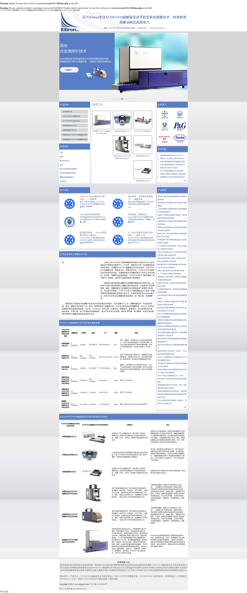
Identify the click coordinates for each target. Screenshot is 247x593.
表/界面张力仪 (67, 112)
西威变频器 (159, 570)
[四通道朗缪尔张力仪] (143, 170)
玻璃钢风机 (116, 565)
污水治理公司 (132, 570)
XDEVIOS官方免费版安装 (71, 116)
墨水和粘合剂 (64, 161)
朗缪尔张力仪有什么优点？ (169, 168)
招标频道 (64, 565)
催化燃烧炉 (99, 570)
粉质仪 (126, 565)
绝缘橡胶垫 (73, 570)
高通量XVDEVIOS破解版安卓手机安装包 (101, 132)
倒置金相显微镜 (79, 567)
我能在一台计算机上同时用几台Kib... (172, 158)
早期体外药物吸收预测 (67, 173)
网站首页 (64, 576)
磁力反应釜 (104, 565)
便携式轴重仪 (86, 570)
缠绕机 (175, 570)
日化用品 (63, 181)
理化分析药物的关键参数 (68, 169)
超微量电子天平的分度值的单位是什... (173, 177)
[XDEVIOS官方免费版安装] (143, 120)
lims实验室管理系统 (115, 570)
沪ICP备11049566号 (98, 584)
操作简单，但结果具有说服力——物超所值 (140, 197)
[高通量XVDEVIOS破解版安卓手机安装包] (101, 120)
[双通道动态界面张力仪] (122, 120)
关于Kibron (64, 579)
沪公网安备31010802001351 (74, 589)
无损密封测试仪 (174, 567)
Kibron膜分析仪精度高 (90, 214)
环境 (61, 152)
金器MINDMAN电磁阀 (98, 567)
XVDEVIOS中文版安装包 (71, 121)
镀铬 (61, 156)
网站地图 (113, 579)
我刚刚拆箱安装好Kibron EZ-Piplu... (172, 155)
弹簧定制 (161, 567)
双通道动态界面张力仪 (122, 131)
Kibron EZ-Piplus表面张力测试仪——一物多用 (92, 197)
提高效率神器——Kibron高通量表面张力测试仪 (93, 233)
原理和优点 (170, 576)
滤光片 (183, 570)
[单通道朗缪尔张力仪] (143, 145)
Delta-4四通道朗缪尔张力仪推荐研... (172, 171)
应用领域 (182, 576)
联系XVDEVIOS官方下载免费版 (92, 579)
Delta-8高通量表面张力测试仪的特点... (173, 165)
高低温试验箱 (137, 565)
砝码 (168, 570)
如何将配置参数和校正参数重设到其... (173, 161)
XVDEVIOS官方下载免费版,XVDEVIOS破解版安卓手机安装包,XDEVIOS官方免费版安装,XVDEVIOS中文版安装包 (40, 10)
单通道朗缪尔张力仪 (69, 125)
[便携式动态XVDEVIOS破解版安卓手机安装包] (122, 145)
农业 (61, 165)
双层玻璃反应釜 (77, 565)
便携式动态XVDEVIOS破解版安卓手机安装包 (122, 157)
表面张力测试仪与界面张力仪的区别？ (173, 174)
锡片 (142, 570)
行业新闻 (162, 190)
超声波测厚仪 (137, 567)
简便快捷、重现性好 (137, 214)
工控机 (149, 570)
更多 (185, 180)
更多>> (130, 207)
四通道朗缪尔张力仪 (69, 130)
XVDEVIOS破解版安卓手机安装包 (96, 576)
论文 (74, 579)
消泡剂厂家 (92, 565)
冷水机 (114, 567)
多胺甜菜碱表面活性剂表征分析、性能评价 (172, 391)
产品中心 (74, 576)
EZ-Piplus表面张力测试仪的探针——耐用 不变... (140, 233)
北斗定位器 (124, 567)
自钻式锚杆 (150, 567)
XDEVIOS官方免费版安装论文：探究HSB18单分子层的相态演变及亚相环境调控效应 (172, 379)
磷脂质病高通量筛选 (67, 177)
